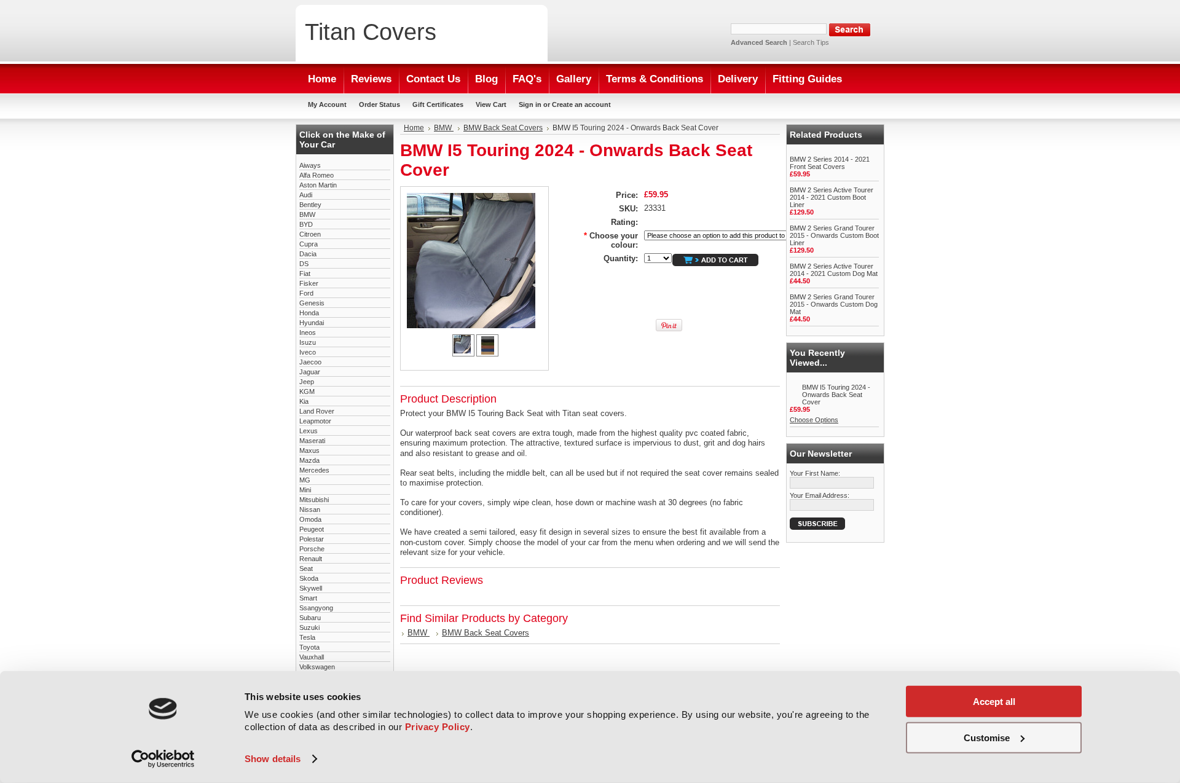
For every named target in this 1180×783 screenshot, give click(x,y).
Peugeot (311, 529)
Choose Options (814, 419)
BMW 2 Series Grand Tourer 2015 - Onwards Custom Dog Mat (834, 304)
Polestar (311, 539)
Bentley (310, 204)
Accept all (994, 701)
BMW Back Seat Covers (503, 128)
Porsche (311, 549)
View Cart (491, 104)
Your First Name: (815, 473)
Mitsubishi (314, 499)
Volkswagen (317, 667)
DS (304, 263)
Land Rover (316, 411)
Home (414, 128)
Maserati (312, 440)
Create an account (581, 104)
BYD (306, 224)
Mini (305, 490)
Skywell (310, 588)
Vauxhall (311, 657)
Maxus (309, 450)
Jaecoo (310, 362)
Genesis (311, 303)
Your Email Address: (819, 495)
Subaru (310, 617)
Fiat (304, 273)
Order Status (379, 104)
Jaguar (309, 372)
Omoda (310, 519)
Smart (308, 598)
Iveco (307, 352)
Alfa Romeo (316, 175)
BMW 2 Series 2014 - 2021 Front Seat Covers (830, 162)
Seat (306, 568)
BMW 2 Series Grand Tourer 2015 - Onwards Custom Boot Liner (834, 235)
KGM (307, 391)
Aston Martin (318, 185)
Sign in (530, 104)
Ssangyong (316, 608)
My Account (327, 104)
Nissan (309, 509)
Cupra (308, 244)
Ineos (307, 332)
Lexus (308, 431)
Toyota (309, 647)
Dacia (308, 254)
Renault (310, 558)
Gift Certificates (437, 104)
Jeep (306, 381)
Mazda (309, 460)
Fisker (308, 283)
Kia (304, 401)
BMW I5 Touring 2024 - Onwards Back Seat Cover (836, 395)
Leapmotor (315, 421)
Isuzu (307, 342)
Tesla (307, 637)
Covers (370, 31)
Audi (305, 195)
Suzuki (309, 627)
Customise (987, 737)
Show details (273, 758)
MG (304, 480)
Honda (309, 313)
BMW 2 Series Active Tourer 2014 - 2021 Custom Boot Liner (831, 197)
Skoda (308, 578)
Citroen (310, 234)
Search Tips (811, 42)
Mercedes (314, 470)
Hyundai (311, 322)
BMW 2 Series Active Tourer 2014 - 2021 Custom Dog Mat (834, 269)
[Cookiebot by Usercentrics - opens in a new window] (163, 759)
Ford (306, 293)
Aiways (310, 165)
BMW (307, 214)
